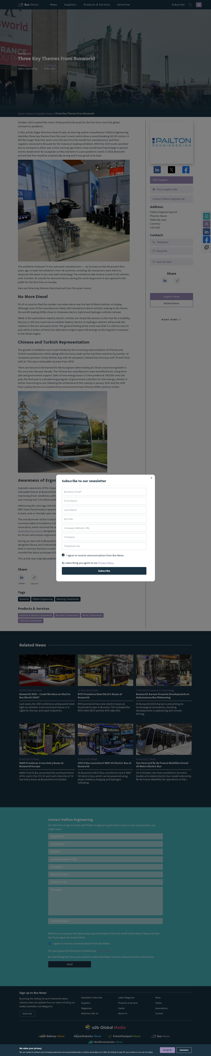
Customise (184, 1050)
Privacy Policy (105, 563)
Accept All (167, 1050)
